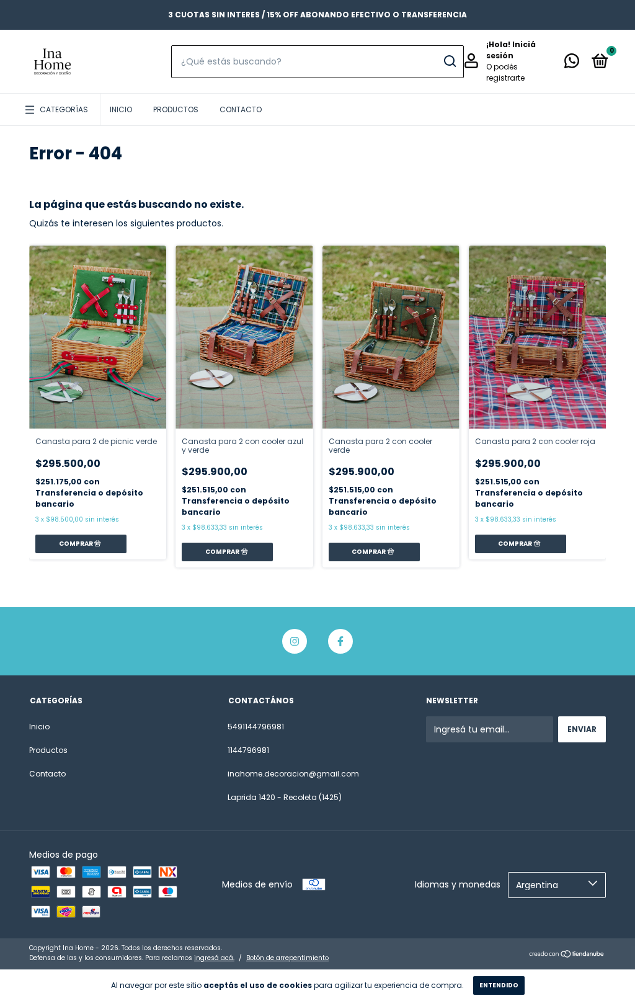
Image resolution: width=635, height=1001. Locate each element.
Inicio (121, 109)
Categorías (64, 109)
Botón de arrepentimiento (287, 958)
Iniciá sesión (511, 50)
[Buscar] (449, 61)
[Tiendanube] (567, 954)
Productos (175, 109)
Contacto (241, 109)
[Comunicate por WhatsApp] (571, 63)
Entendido (498, 985)
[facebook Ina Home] (340, 641)
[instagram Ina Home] (294, 641)
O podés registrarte (505, 72)
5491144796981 (256, 726)
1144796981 (248, 750)
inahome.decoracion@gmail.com (293, 773)
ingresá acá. (214, 958)
